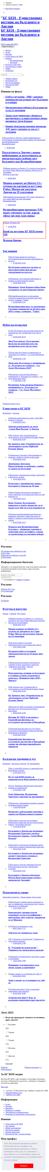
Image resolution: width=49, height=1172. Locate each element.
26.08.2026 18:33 (19, 337)
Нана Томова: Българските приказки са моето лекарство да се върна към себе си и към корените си (26, 505)
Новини (8, 58)
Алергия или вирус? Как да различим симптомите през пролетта (26, 998)
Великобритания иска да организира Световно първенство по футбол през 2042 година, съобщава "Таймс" (26, 309)
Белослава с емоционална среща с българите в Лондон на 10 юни (25, 484)
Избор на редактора (13, 1128)
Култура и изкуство (13, 65)
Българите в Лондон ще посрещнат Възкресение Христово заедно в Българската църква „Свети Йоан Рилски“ (25, 835)
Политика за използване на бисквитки (20, 1114)
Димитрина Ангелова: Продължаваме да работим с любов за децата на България (26, 466)
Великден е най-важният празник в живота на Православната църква (25, 812)
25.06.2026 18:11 (19, 422)
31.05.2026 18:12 (19, 479)
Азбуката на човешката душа (23, 933)
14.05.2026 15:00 (19, 961)
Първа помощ (26, 897)
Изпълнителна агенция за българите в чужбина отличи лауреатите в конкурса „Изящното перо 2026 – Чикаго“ (26, 677)
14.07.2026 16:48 (19, 669)
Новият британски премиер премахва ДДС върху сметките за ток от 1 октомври (25, 129)
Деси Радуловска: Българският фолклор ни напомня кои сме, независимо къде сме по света (23, 343)
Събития (12, 614)
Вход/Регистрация (12, 9)
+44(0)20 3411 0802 (12, 1095)
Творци (5, 614)
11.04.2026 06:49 (19, 807)
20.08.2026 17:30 (19, 359)
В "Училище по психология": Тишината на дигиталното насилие (25, 948)
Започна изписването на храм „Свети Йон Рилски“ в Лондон (23, 427)
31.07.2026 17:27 (19, 908)
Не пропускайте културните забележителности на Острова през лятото (25, 653)
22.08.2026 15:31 (19, 302)
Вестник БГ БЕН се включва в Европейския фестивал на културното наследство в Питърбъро (26, 719)
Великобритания (16, 60)
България (13, 62)
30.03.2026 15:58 (19, 849)
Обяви (7, 69)
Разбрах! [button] (23, 1166)
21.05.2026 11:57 (19, 773)
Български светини (19, 764)
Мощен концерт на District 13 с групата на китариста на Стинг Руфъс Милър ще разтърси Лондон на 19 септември (22, 188)
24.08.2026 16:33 (19, 283)
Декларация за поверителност (17, 1112)
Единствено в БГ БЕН (14, 56)
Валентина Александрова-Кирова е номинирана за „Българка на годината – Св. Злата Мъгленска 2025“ (25, 388)
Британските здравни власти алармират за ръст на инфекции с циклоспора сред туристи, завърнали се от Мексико (26, 916)
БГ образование (33, 764)
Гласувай (9, 1064)
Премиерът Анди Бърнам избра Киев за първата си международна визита (26, 288)
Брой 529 (16, 223)
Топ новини (10, 1126)
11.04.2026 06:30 (19, 827)
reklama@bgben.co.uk (13, 1093)
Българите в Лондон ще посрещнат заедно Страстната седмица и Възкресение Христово (25, 855)
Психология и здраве (13, 67)
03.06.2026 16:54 (19, 735)
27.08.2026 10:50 (19, 263)
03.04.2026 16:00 (19, 993)
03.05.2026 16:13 (19, 522)
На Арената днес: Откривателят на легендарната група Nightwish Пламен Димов (25, 446)
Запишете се (6, 577)
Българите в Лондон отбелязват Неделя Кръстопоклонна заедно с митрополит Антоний (24, 877)
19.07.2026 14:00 (19, 647)
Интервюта (7, 413)
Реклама (8, 54)
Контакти (9, 1108)
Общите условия (22, 580)
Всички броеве (12, 240)
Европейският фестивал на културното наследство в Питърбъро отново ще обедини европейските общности (26, 743)
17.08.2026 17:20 (19, 381)
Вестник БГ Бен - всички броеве (18, 1134)
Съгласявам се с (16, 580)
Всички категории (12, 1132)
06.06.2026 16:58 (19, 439)
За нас (7, 52)
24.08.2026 (12, 227)
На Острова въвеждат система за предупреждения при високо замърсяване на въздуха (24, 269)
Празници (6, 764)
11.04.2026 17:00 (19, 790)
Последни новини (12, 1130)
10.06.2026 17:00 (19, 943)
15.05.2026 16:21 (19, 499)
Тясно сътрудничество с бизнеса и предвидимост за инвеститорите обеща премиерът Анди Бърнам (26, 118)
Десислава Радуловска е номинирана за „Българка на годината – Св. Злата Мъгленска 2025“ (26, 365)
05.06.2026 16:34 (19, 459)
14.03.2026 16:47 (19, 871)
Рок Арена (21, 614)
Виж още (4, 1087)
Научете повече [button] (11, 1160)
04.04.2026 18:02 (19, 976)
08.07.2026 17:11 (19, 928)
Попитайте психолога (11, 897)
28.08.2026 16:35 (19, 625)
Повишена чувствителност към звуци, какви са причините (23, 966)
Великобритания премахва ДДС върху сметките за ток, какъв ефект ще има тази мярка (23, 212)
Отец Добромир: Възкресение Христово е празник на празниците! (26, 795)
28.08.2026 (11, 148)
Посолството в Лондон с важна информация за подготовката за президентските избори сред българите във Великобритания (21, 157)
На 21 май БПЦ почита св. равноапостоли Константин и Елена (26, 778)
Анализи (15, 413)
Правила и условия (12, 1110)
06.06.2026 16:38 (19, 713)
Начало (8, 50)
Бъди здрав (36, 897)
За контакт (9, 71)
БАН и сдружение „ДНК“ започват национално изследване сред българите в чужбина (26, 99)
